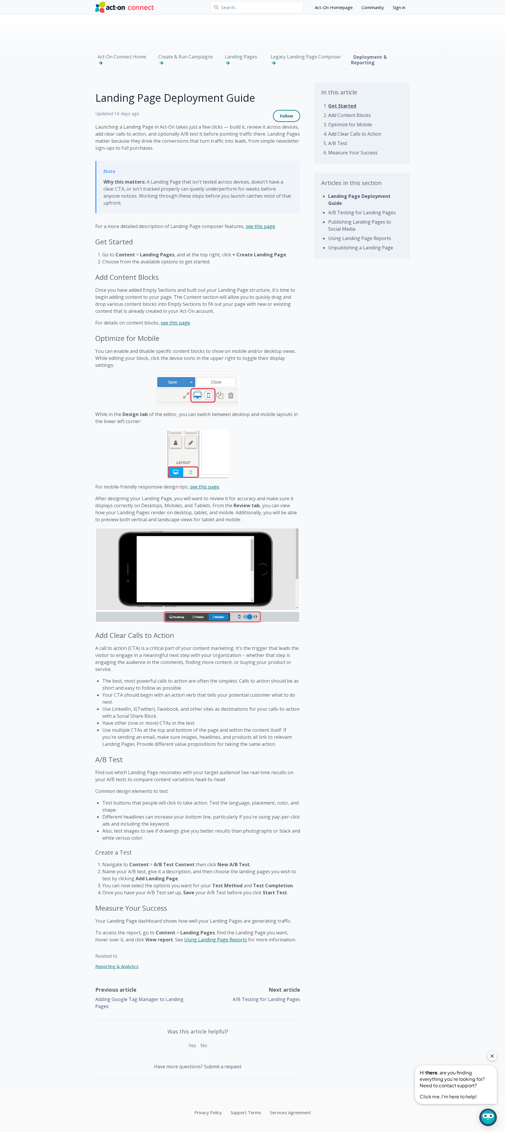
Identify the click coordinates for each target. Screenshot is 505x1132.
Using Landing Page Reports (215, 939)
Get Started (342, 106)
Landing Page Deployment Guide (359, 199)
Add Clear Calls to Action (354, 134)
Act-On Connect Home (122, 57)
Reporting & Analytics (117, 966)
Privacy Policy (208, 1112)
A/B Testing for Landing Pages (266, 999)
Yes (192, 1045)
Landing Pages (241, 57)
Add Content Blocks (349, 115)
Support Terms (246, 1112)
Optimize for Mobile (350, 124)
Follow (286, 116)
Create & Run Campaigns (185, 57)
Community (373, 7)
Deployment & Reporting (369, 60)
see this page (260, 226)
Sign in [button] (399, 7)
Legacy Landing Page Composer (306, 57)
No (203, 1045)
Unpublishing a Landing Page (360, 247)
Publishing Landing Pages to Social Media (359, 225)
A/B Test (337, 143)
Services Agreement (290, 1112)
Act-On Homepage (334, 7)
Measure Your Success (353, 152)
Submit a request (222, 1066)
